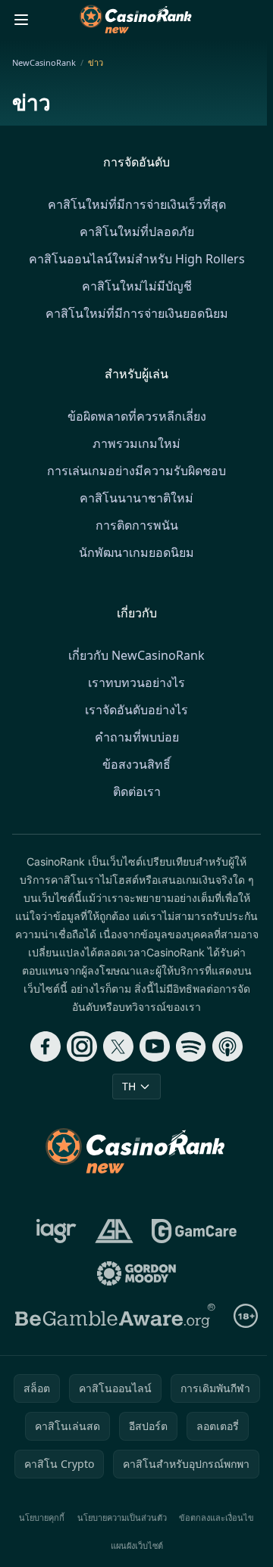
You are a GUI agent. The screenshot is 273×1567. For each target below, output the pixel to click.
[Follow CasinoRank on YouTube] (155, 1046)
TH (129, 1086)
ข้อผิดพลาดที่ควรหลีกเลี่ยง (136, 416)
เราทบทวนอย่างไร (136, 682)
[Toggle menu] (21, 20)
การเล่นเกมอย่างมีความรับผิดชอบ (136, 470)
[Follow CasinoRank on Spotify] (191, 1046)
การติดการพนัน (137, 525)
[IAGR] (56, 1231)
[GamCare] (194, 1231)
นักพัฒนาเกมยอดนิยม (136, 552)
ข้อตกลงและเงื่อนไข (216, 1517)
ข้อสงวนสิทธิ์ (136, 764)
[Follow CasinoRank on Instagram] (82, 1046)
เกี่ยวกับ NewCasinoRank (136, 655)
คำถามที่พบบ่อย (137, 737)
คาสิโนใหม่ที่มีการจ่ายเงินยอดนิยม (137, 313)
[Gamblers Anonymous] (114, 1231)
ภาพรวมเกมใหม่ (136, 443)
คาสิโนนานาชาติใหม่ (136, 498)
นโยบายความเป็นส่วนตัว (122, 1517)
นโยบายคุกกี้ (41, 1517)
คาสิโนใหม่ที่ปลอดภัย (137, 231)
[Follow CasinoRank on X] (118, 1046)
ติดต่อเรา (137, 791)
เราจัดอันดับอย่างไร (136, 709)
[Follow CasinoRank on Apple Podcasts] (227, 1046)
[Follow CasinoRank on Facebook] (45, 1046)
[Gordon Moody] (136, 1273)
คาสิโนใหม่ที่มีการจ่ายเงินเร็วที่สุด (137, 204)
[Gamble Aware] (115, 1316)
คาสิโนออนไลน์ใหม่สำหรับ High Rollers (137, 258)
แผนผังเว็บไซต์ (137, 1545)
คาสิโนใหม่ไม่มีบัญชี (137, 286)
